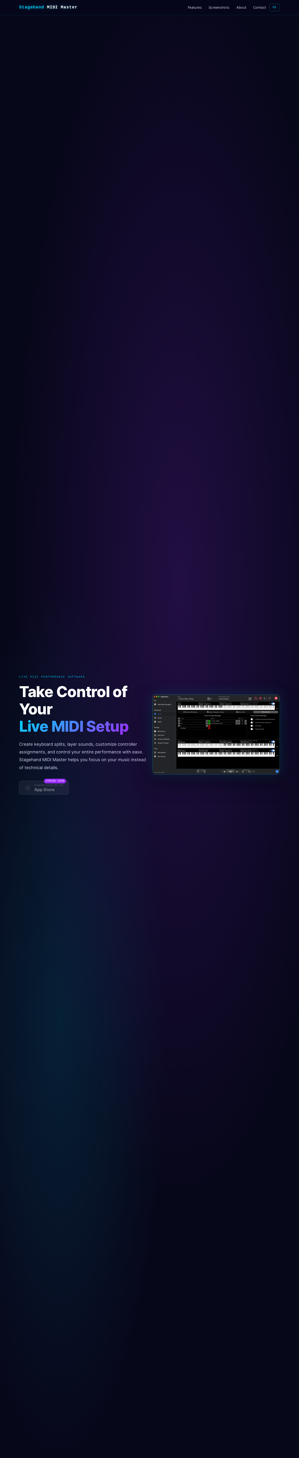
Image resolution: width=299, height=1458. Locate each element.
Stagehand (48, 7)
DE (275, 7)
